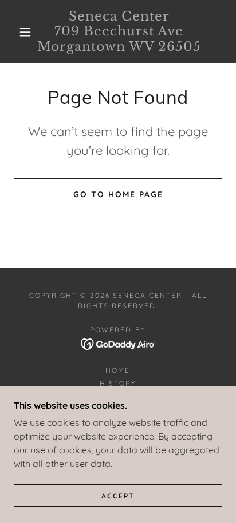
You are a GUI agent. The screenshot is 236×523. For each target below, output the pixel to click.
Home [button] (117, 370)
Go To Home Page (118, 194)
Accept (118, 496)
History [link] (118, 383)
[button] (25, 32)
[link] (119, 31)
